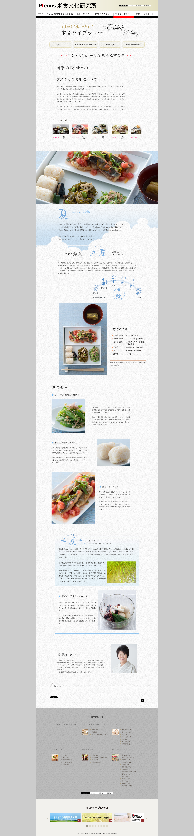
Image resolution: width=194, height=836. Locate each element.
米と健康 (124, 739)
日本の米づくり (126, 734)
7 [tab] (104, 826)
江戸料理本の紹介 (66, 760)
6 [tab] (101, 826)
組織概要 (94, 732)
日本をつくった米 (127, 732)
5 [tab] (98, 826)
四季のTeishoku (96, 762)
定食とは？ (95, 755)
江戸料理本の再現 (66, 762)
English (131, 5)
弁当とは (64, 755)
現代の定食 (58, 686)
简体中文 (138, 5)
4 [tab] (95, 826)
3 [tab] (93, 826)
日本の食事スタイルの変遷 (99, 757)
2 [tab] (90, 826)
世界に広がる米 (126, 730)
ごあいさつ (95, 730)
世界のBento (65, 764)
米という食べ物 (126, 737)
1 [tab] (87, 826)
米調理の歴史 (126, 744)
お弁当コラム (65, 757)
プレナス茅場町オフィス (99, 734)
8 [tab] (107, 826)
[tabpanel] (65, 817)
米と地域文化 (126, 741)
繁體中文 (146, 5)
